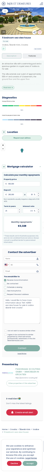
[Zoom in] (3, 145)
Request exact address (22, 138)
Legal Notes (31, 458)
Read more (7, 87)
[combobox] (7, 265)
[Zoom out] (3, 149)
